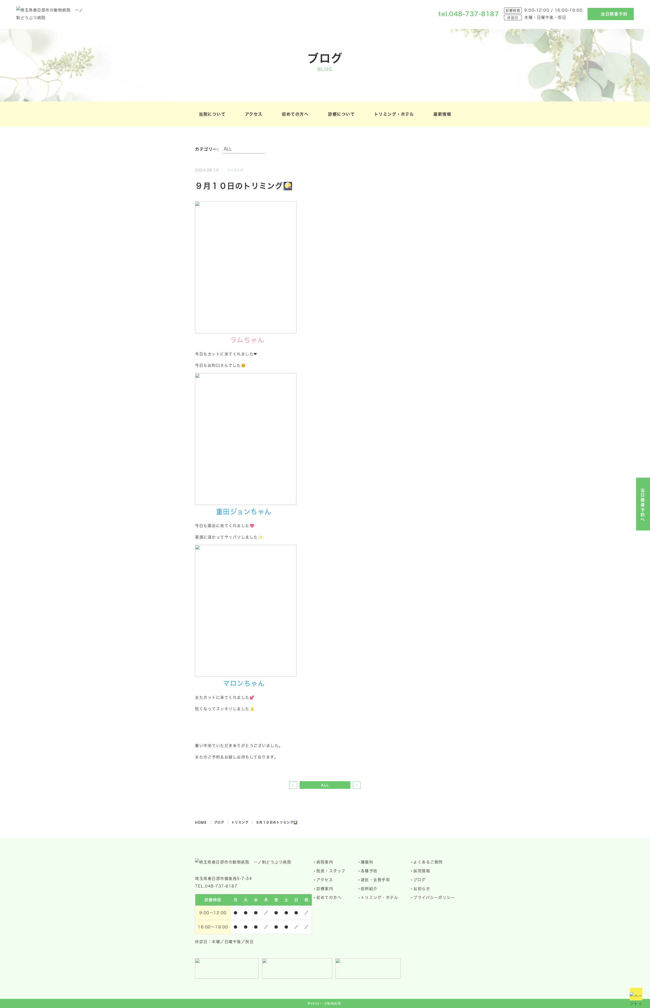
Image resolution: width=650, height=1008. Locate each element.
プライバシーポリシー (434, 897)
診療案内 (324, 888)
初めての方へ (295, 114)
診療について (341, 114)
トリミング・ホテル (394, 114)
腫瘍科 (367, 862)
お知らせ (421, 888)
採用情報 (421, 870)
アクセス (254, 114)
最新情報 (442, 114)
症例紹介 (369, 888)
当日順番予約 (614, 13)
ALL (325, 785)
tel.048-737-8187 (468, 14)
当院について (212, 114)
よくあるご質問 (428, 862)
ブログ (419, 879)
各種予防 (369, 870)
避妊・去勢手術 (375, 879)
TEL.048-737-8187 (216, 886)
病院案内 (324, 862)
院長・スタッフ (331, 870)
